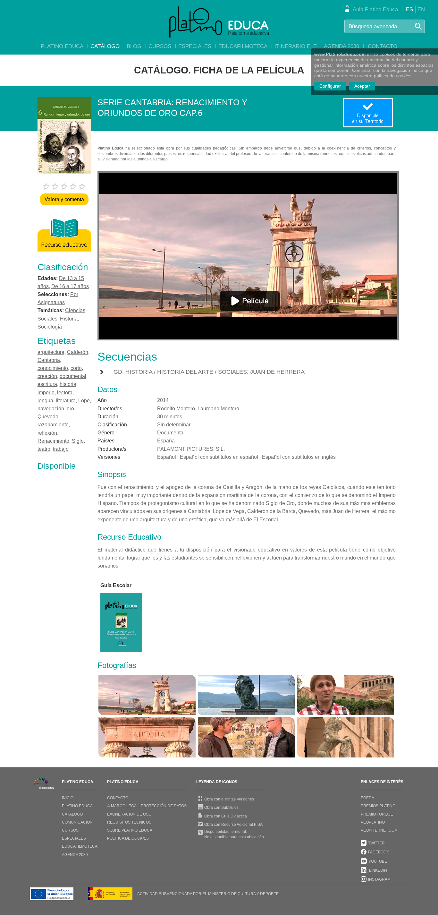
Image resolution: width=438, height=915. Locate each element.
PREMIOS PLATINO (378, 806)
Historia (69, 318)
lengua (45, 400)
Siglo (78, 441)
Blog (134, 46)
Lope (84, 400)
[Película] (250, 301)
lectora (64, 392)
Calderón (77, 352)
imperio (46, 392)
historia (68, 384)
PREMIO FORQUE (377, 814)
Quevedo (48, 416)
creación (47, 376)
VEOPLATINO (373, 822)
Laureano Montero (218, 408)
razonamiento (53, 424)
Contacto (382, 46)
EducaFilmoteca (242, 46)
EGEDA (367, 798)
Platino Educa (62, 46)
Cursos (159, 46)
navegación (51, 408)
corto (76, 368)
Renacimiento (53, 441)
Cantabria (49, 360)
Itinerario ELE (295, 46)
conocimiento (53, 368)
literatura (66, 400)
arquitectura (51, 352)
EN (421, 9)
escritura (47, 384)
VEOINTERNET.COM (379, 830)
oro (70, 408)
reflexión (47, 433)
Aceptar (362, 86)
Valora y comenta (64, 199)
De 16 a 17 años (70, 286)
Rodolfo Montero (176, 408)
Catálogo (105, 46)
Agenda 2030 (341, 46)
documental (73, 376)
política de (392, 75)
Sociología (50, 326)
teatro (44, 449)
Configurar (330, 86)
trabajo (61, 449)
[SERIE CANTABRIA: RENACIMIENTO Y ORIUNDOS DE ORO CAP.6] (146, 695)
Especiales (194, 46)
